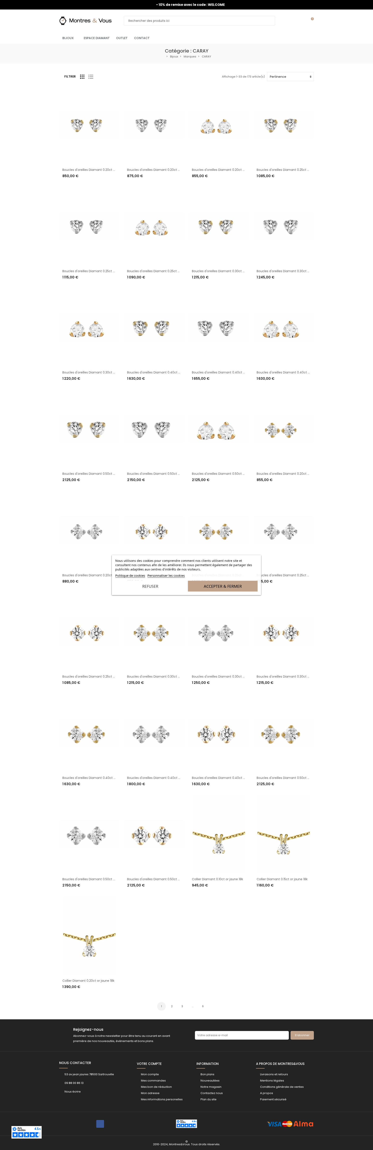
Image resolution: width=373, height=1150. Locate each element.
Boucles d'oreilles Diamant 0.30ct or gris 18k (289, 271)
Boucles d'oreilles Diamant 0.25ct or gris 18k (94, 271)
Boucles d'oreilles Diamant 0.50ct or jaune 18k (96, 474)
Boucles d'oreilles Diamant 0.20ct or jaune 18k (96, 170)
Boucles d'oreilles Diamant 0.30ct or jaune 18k (226, 271)
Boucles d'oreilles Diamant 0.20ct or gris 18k (159, 170)
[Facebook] (100, 1124)
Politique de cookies (130, 575)
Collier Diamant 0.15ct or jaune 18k (282, 879)
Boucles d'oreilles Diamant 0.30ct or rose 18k (95, 372)
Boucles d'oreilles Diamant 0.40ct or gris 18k (224, 372)
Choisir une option (80, 184)
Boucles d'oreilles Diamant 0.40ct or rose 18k (290, 372)
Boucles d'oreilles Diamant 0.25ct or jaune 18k (291, 170)
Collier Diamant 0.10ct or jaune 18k (217, 879)
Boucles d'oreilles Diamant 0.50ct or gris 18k (159, 474)
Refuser (150, 586)
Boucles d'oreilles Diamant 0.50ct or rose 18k (225, 474)
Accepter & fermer (223, 586)
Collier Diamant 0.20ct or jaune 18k (88, 980)
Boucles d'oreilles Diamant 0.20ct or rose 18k (225, 170)
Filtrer (70, 76)
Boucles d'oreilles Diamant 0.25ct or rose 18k (160, 271)
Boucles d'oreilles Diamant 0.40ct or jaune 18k (161, 372)
